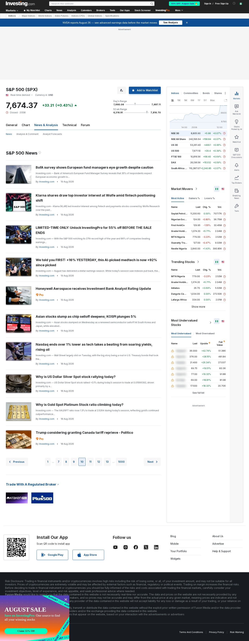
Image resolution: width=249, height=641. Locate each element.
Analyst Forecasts (52, 134)
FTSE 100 (176, 156)
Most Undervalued (181, 333)
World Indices (45, 16)
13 (107, 461)
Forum (85, 125)
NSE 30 (175, 133)
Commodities (191, 93)
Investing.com (46, 181)
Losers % (209, 198)
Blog (173, 536)
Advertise (218, 543)
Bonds (206, 93)
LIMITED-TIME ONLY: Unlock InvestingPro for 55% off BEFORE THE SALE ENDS (94, 230)
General (11, 125)
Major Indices (28, 16)
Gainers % (194, 198)
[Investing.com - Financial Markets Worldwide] (20, 3)
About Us (217, 536)
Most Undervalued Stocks (184, 323)
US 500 (175, 150)
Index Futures (61, 16)
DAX (173, 162)
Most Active (177, 198)
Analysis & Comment (27, 134)
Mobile (174, 543)
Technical (69, 125)
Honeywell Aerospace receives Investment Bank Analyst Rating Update (93, 288)
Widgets (175, 558)
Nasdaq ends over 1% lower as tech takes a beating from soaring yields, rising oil (94, 346)
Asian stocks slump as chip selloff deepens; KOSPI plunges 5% (86, 316)
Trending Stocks (183, 262)
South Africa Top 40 (182, 168)
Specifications (112, 16)
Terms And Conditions (191, 632)
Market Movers (182, 189)
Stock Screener (143, 10)
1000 (121, 461)
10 (82, 461)
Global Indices (95, 16)
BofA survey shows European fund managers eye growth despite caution (94, 167)
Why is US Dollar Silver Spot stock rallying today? (76, 377)
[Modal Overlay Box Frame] (34, 618)
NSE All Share (178, 139)
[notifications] (234, 3)
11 (90, 461)
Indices (12, 16)
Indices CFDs (78, 16)
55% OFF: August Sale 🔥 (184, 3)
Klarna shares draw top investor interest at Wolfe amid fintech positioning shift (95, 197)
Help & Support (221, 551)
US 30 (174, 145)
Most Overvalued (205, 333)
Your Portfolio (178, 551)
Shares (218, 93)
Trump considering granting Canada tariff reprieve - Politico (84, 432)
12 (98, 461)
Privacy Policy (216, 632)
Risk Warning (237, 632)
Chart (26, 125)
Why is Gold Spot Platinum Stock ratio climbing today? (79, 405)
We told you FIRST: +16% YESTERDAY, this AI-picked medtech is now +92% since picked (96, 262)
